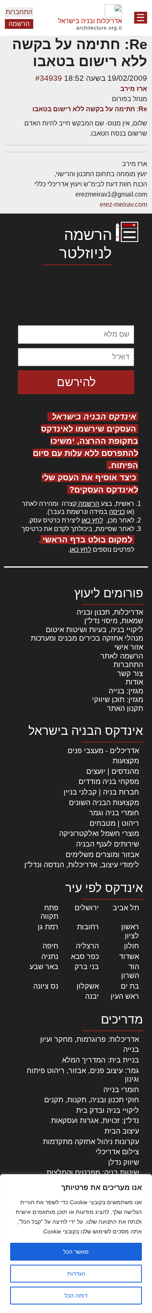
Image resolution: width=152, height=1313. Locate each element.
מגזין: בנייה (126, 691)
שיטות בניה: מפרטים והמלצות (93, 1172)
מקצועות (126, 761)
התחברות (19, 12)
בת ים (130, 986)
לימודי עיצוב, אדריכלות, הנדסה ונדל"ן (81, 865)
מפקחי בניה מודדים (109, 781)
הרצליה (87, 946)
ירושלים (87, 908)
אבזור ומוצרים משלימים (102, 855)
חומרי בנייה (121, 1090)
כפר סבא (85, 956)
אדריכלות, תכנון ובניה (110, 612)
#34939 (48, 78)
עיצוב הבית (122, 1131)
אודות (134, 682)
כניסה (117, 511)
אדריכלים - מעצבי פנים (103, 751)
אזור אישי (128, 647)
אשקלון (88, 986)
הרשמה (19, 23)
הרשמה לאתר (122, 656)
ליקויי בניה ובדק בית (107, 1110)
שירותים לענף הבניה (107, 844)
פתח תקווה (49, 912)
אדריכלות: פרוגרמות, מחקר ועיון (89, 1039)
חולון (131, 946)
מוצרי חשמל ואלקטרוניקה (99, 833)
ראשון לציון (130, 931)
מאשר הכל (76, 1251)
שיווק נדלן (123, 1162)
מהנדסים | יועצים (112, 771)
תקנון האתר (125, 708)
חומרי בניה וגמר (114, 813)
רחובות (88, 927)
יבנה (92, 996)
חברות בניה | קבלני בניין (101, 792)
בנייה (131, 1049)
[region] (76, 1243)
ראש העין (125, 996)
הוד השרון (130, 971)
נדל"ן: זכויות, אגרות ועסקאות (95, 1120)
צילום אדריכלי (117, 1152)
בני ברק (87, 967)
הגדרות (76, 1273)
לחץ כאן (92, 520)
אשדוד (129, 956)
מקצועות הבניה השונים (104, 803)
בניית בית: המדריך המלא (100, 1060)
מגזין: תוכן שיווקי (117, 699)
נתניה (49, 956)
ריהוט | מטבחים (114, 823)
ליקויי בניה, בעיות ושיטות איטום (94, 630)
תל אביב (126, 908)
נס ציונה (45, 986)
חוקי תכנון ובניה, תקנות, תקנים (91, 1100)
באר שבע (44, 967)
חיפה (50, 946)
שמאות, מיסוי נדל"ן (113, 621)
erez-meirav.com (123, 204)
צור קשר (130, 673)
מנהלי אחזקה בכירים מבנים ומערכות (87, 638)
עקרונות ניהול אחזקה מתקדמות (91, 1142)
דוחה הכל (76, 1295)
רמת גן (48, 927)
